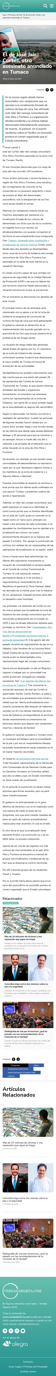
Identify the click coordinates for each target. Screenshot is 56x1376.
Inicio (5, 15)
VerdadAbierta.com (29, 1324)
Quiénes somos (28, 1371)
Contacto (28, 1361)
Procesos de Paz (15, 15)
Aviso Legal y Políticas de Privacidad (28, 1366)
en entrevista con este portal (32, 758)
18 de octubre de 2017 (12, 79)
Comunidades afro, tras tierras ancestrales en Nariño (27, 631)
